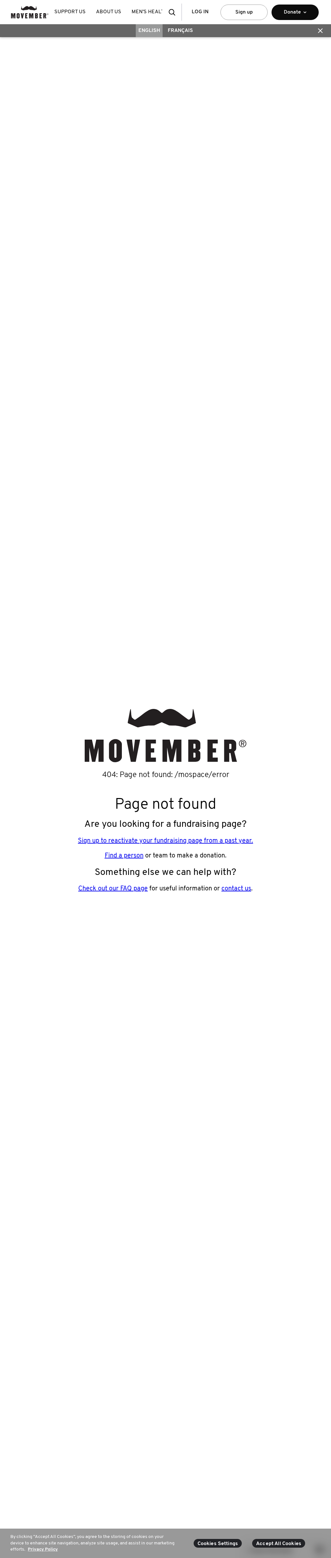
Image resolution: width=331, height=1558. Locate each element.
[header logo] (29, 12)
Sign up (244, 12)
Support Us (70, 12)
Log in (200, 12)
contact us (236, 889)
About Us (108, 12)
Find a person (124, 856)
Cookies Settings (218, 1543)
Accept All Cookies (278, 1543)
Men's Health (149, 12)
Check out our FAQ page (113, 889)
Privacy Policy (43, 1549)
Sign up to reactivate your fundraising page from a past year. (165, 841)
